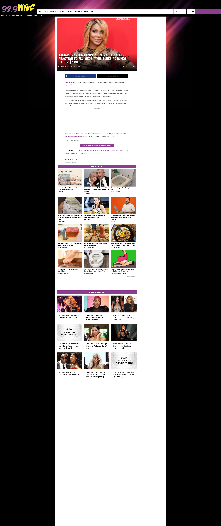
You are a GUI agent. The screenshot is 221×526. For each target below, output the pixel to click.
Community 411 (38, 15)
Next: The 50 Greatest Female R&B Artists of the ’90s (96, 145)
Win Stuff (69, 11)
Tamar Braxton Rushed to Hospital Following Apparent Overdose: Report (95, 317)
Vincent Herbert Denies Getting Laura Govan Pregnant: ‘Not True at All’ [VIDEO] (69, 346)
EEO (92, 11)
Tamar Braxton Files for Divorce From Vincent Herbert (69, 373)
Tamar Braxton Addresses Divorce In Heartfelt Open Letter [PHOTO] (122, 346)
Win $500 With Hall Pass (15, 15)
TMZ (71, 85)
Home (39, 11)
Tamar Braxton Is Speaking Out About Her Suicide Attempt (69, 316)
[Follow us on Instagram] (184, 11)
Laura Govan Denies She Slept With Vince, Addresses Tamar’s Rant (96, 346)
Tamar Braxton (69, 82)
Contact (85, 11)
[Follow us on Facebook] (180, 11)
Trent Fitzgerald (65, 66)
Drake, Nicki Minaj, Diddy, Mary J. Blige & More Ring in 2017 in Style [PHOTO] (123, 374)
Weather (77, 11)
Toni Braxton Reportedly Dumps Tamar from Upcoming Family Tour (123, 317)
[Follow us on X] (189, 11)
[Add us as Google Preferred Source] (176, 11)
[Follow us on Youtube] (193, 11)
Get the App (60, 11)
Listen (52, 11)
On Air (46, 11)
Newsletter (28, 15)
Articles (74, 162)
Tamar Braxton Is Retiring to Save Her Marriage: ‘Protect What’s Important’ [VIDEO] (95, 374)
